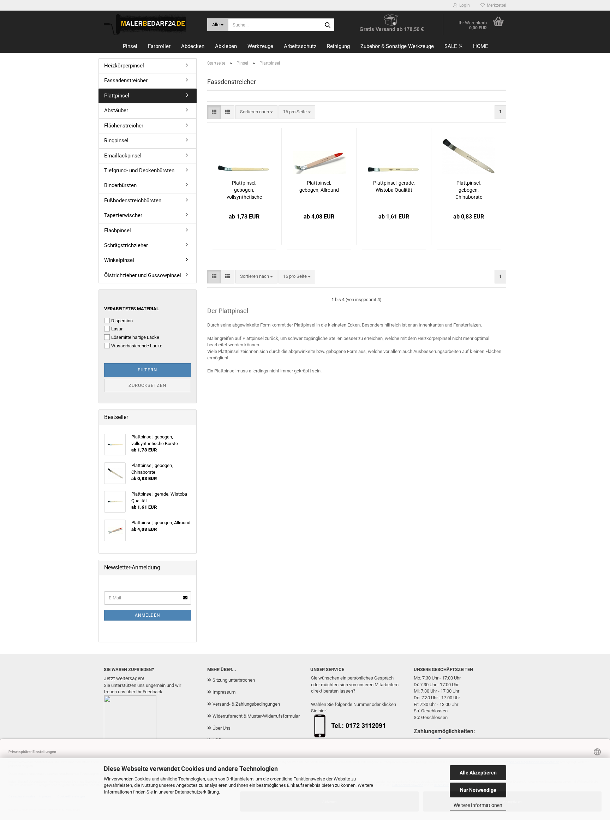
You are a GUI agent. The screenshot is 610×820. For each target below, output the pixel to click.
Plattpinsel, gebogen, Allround (319, 186)
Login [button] (463, 5)
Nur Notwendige (478, 790)
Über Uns (222, 728)
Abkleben (226, 46)
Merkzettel (495, 5)
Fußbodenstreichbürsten (132, 200)
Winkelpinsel (119, 260)
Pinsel (130, 46)
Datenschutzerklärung (197, 792)
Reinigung (338, 46)
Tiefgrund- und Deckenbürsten (139, 170)
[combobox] (256, 112)
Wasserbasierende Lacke (136, 345)
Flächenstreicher (123, 125)
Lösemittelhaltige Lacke (135, 337)
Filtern (147, 369)
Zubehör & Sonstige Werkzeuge (397, 46)
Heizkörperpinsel (124, 65)
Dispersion (122, 320)
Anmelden (147, 615)
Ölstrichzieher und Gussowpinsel (142, 275)
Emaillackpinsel (123, 155)
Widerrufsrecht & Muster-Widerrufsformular (256, 716)
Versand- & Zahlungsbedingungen (246, 704)
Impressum (224, 692)
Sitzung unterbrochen (234, 680)
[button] (214, 112)
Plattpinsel (116, 95)
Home (480, 46)
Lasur (116, 328)
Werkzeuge (260, 46)
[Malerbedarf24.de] (150, 25)
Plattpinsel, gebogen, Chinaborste (468, 190)
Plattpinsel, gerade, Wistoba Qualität (394, 186)
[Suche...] (327, 25)
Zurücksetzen (147, 385)
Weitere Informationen (478, 805)
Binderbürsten (120, 185)
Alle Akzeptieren (478, 773)
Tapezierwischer (123, 215)
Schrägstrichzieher (126, 245)
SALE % (453, 46)
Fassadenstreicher (126, 80)
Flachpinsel (117, 230)
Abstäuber (116, 110)
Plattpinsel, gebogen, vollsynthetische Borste (244, 190)
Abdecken (192, 46)
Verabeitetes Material (131, 308)
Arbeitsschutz (300, 46)
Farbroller (159, 46)
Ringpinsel (116, 140)
